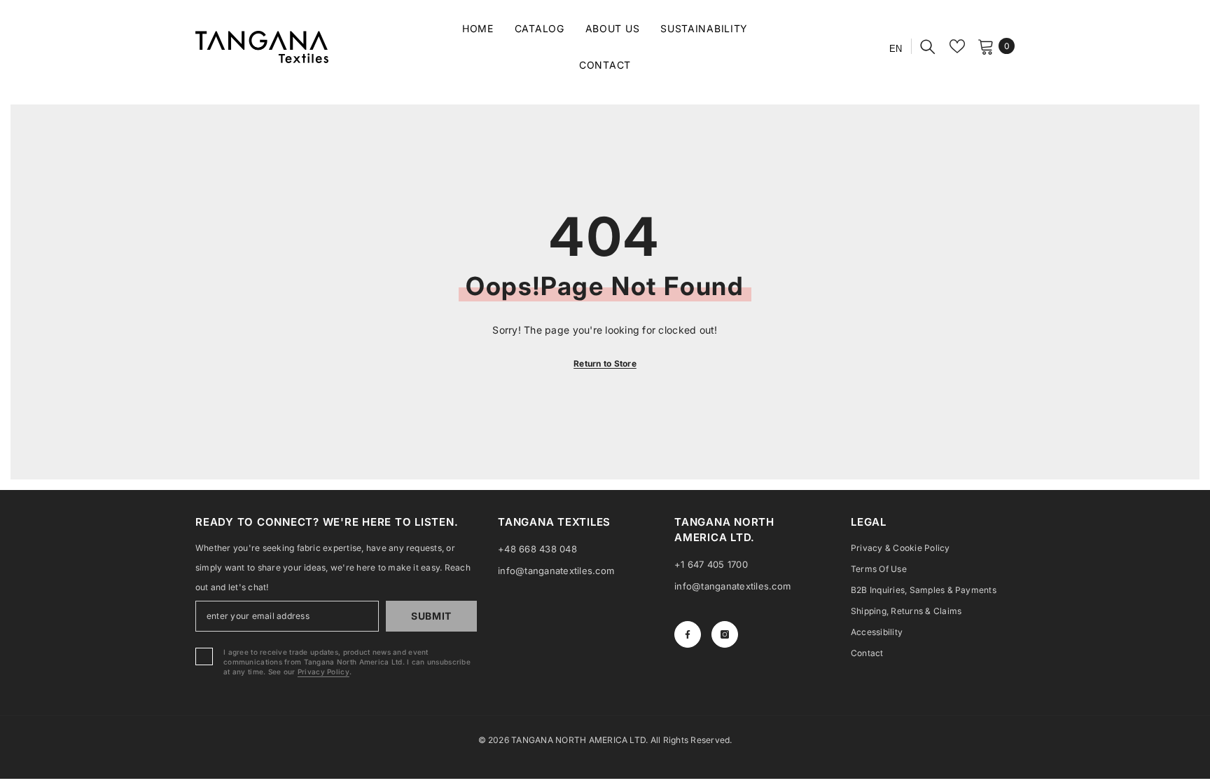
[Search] (928, 46)
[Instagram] (724, 634)
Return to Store (605, 363)
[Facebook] (687, 634)
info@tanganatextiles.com (556, 570)
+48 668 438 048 (537, 548)
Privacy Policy (323, 671)
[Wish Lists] (957, 46)
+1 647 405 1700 (711, 564)
